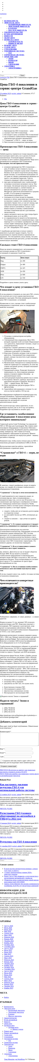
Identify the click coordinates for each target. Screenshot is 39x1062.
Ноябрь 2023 (8, 988)
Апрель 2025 (8, 956)
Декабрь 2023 (9, 986)
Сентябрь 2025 (9, 946)
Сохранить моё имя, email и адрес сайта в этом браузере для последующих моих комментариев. (18, 761)
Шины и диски (15, 43)
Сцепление (13, 64)
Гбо (10, 53)
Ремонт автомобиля (11, 1033)
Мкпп (11, 62)
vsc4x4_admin (16, 93)
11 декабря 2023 (5, 846)
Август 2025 (8, 948)
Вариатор (12, 60)
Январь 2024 (8, 984)
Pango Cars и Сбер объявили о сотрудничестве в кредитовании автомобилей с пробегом (21, 877)
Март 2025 (8, 958)
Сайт (2, 757)
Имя (2, 749)
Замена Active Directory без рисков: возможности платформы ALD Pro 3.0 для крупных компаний (21, 885)
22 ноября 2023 (5, 794)
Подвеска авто (11, 40)
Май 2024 (7, 977)
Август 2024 (8, 971)
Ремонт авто (10, 45)
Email (2, 753)
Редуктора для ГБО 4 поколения (18, 841)
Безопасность (11, 21)
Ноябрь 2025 (8, 943)
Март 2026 (8, 935)
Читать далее (6, 809)
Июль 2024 (8, 973)
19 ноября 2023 (5, 93)
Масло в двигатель (17, 30)
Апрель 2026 (8, 933)
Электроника (14, 68)
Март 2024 (8, 980)
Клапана (12, 28)
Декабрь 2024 (9, 963)
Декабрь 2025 (9, 941)
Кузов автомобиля (13, 34)
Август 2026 (8, 926)
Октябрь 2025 (9, 945)
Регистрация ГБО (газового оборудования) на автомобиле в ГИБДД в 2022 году (17, 816)
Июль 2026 (8, 928)
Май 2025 (7, 954)
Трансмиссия (11, 57)
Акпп (10, 59)
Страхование (10, 49)
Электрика (9, 66)
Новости (8, 36)
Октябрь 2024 (9, 967)
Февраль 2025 (9, 960)
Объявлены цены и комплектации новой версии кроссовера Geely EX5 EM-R (21, 881)
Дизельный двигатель (19, 26)
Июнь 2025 (8, 952)
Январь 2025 (8, 962)
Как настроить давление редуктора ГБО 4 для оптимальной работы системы (17, 787)
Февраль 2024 (9, 982)
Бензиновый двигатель (19, 25)
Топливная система (14, 51)
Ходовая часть (15, 42)
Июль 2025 (8, 950)
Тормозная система (14, 55)
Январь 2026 (8, 939)
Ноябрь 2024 (8, 965)
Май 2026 (7, 931)
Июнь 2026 (8, 929)
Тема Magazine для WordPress (14, 1059)
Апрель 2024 (8, 979)
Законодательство (13, 32)
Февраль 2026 (9, 937)
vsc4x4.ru (3, 14)
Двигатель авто (12, 23)
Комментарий (5, 731)
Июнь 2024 (8, 975)
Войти (6, 997)
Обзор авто (9, 38)
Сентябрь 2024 (9, 969)
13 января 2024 (5, 823)
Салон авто (9, 47)
